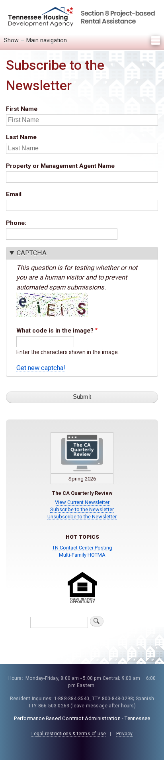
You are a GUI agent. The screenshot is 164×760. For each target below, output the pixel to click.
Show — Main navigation (35, 40)
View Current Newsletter (82, 502)
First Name (21, 108)
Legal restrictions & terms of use (68, 733)
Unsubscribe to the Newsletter (82, 517)
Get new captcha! (40, 368)
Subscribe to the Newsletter (82, 509)
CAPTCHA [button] (32, 253)
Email (13, 194)
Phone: (16, 222)
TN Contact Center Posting (82, 548)
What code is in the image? (55, 330)
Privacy (124, 733)
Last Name (21, 137)
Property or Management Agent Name (60, 165)
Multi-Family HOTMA (82, 555)
